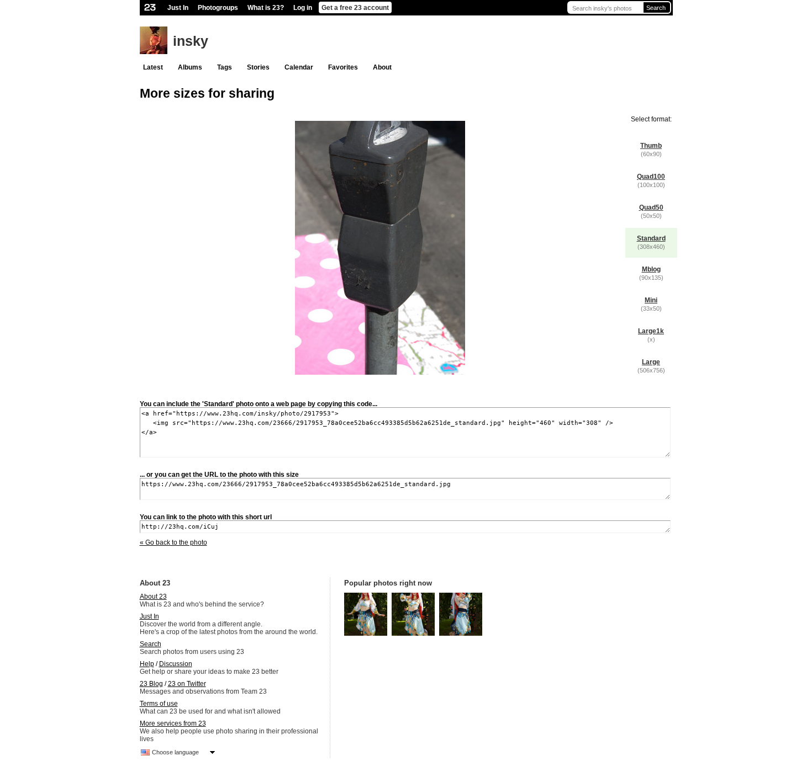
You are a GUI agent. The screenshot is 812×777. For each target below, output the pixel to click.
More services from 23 (173, 723)
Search (656, 7)
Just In (177, 8)
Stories (258, 67)
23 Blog (151, 684)
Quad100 (651, 176)
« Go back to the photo (173, 542)
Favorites (343, 67)
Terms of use (159, 703)
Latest (153, 67)
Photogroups (218, 8)
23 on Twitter (187, 684)
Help (147, 664)
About (382, 67)
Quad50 (651, 207)
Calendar (298, 67)
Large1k (651, 331)
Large (651, 362)
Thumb (651, 146)
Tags (224, 67)
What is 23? (265, 8)
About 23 (153, 596)
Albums (190, 67)
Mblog (651, 269)
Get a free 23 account (355, 8)
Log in (302, 8)
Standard (651, 238)
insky (190, 41)
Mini (651, 300)
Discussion (175, 664)
